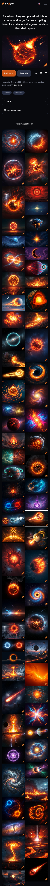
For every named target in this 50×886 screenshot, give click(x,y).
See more (18, 85)
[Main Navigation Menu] (45, 4)
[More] (36, 73)
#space (6, 92)
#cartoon (19, 92)
